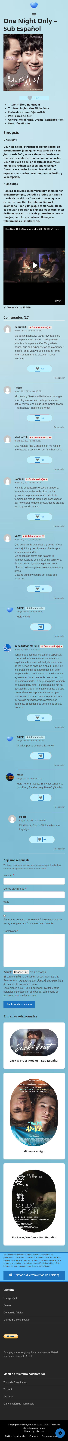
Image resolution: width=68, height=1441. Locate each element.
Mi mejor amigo (34, 1151)
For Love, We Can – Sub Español (34, 1237)
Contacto (33, 1436)
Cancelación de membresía (18, 1403)
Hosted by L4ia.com (34, 1431)
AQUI (29, 1356)
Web (6, 902)
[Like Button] (29, 98)
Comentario (10, 931)
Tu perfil (7, 1389)
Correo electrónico (14, 888)
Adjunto (7, 972)
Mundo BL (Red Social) (16, 1319)
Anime (7, 1305)
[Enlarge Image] (23, 62)
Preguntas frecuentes (52, 1436)
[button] (34, 14)
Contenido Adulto (13, 1312)
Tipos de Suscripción (15, 1382)
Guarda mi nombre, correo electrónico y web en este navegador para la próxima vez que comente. (32, 921)
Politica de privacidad (15, 1436)
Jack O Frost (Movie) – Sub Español (34, 1060)
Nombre (8, 875)
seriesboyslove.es (27, 1424)
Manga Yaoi (10, 1298)
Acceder (8, 1396)
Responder (59, 378)
